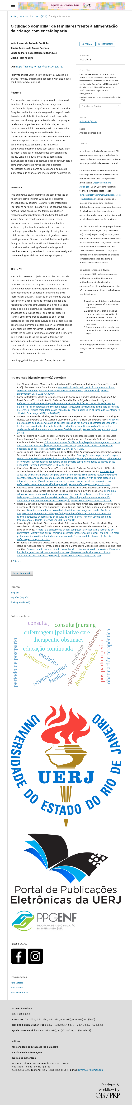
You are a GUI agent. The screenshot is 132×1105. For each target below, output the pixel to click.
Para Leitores (17, 982)
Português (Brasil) (20, 602)
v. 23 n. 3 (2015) (39, 16)
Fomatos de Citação (91, 106)
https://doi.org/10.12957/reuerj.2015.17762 (39, 66)
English (15, 592)
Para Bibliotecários (19, 992)
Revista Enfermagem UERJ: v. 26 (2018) (39, 413)
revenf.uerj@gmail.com (91, 1069)
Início (13, 16)
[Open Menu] (12, 5)
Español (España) (20, 597)
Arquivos (24, 16)
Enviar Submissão (22, 573)
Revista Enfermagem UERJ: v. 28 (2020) (91, 500)
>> (19, 561)
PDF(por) (88, 44)
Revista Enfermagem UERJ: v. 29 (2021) (50, 464)
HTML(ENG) (107, 44)
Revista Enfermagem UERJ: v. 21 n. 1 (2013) (62, 448)
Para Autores (17, 987)
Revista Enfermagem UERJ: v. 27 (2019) (55, 519)
